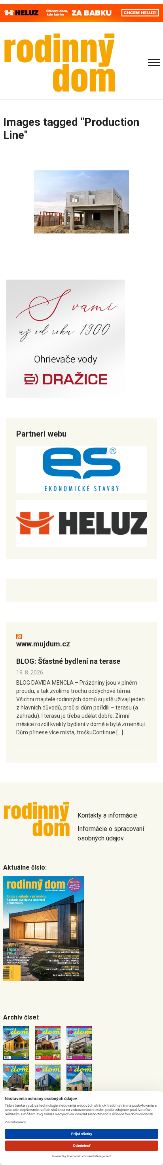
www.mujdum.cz (43, 644)
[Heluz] (81, 523)
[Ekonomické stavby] (81, 469)
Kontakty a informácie (107, 815)
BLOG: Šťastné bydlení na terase (68, 661)
